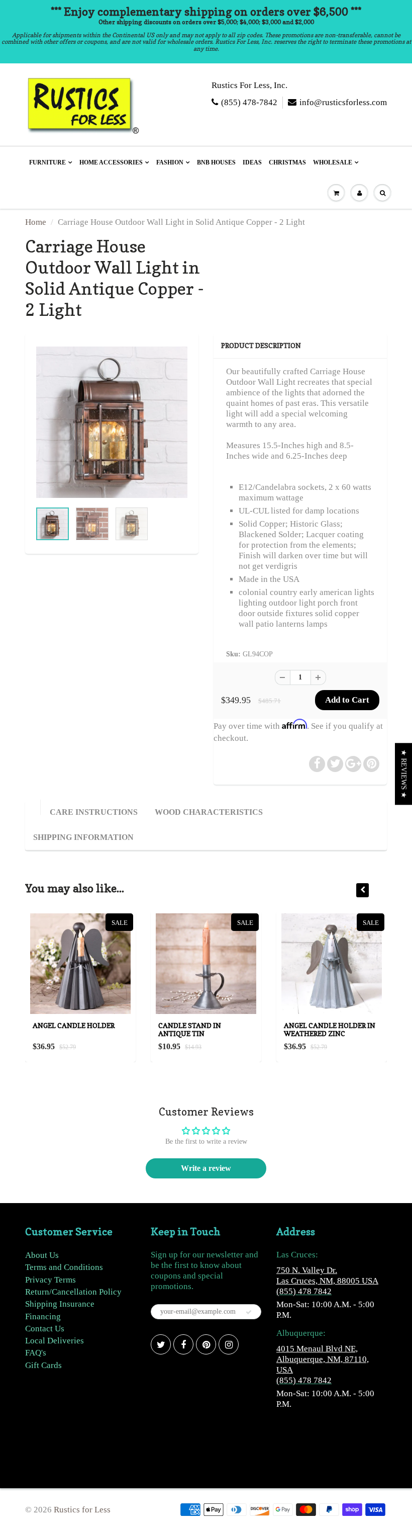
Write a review (206, 1168)
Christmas (287, 162)
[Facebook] (183, 1344)
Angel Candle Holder (74, 1025)
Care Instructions (94, 812)
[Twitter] (161, 1344)
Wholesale (332, 162)
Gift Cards (43, 1365)
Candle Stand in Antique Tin (189, 1029)
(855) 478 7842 (304, 1291)
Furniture (47, 162)
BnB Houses (216, 162)
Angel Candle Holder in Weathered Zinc (329, 1029)
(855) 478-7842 (249, 102)
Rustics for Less (82, 1509)
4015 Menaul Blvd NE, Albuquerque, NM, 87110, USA (322, 1359)
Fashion (169, 162)
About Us (42, 1255)
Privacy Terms (50, 1280)
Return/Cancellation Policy (73, 1292)
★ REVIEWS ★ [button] (403, 773)
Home (35, 222)
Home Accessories (111, 162)
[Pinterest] (206, 1344)
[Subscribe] (248, 1312)
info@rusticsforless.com (343, 102)
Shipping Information (83, 837)
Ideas (252, 162)
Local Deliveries (54, 1340)
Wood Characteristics (209, 812)
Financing (43, 1316)
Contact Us (44, 1328)
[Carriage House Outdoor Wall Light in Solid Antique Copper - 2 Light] (112, 422)
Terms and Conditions (64, 1267)
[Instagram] (229, 1344)
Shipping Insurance (59, 1304)
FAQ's (35, 1352)
